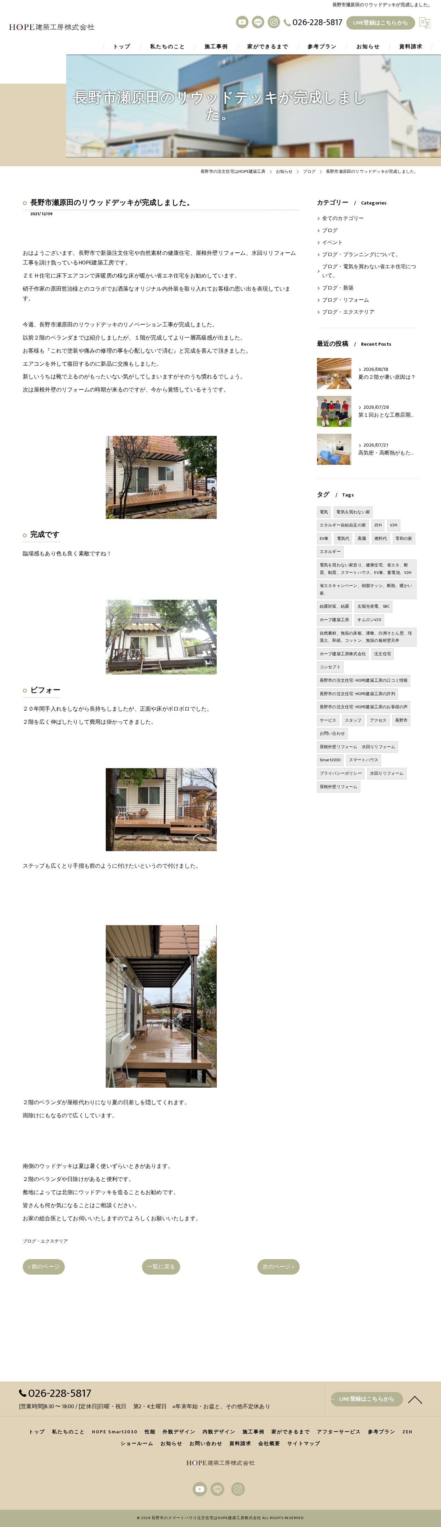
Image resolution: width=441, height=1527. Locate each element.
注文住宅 (382, 653)
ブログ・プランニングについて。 (361, 255)
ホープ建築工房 (334, 619)
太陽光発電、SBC (373, 606)
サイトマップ (303, 1443)
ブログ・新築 (337, 288)
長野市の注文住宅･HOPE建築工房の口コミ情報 (364, 680)
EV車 (324, 538)
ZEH (378, 525)
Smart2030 (330, 759)
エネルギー (330, 551)
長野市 (401, 720)
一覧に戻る (161, 1266)
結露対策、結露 (334, 606)
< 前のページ (44, 1266)
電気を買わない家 (353, 512)
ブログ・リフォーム (345, 300)
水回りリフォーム (387, 773)
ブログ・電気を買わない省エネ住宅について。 (369, 271)
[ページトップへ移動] (415, 1399)
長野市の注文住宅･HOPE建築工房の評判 (357, 693)
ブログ (330, 231)
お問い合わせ (332, 733)
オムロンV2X (369, 619)
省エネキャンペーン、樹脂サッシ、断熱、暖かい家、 (366, 589)
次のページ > (278, 1266)
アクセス (378, 720)
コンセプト (330, 666)
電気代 (343, 538)
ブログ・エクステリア (45, 1241)
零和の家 (404, 538)
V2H (394, 525)
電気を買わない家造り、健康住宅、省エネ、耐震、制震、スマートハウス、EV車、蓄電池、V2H (366, 569)
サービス (328, 720)
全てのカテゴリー (343, 219)
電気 (324, 512)
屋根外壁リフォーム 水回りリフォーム (358, 746)
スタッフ (353, 720)
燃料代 (381, 538)
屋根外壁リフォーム (339, 786)
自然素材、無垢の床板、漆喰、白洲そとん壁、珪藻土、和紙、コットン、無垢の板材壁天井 (366, 637)
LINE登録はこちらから (380, 22)
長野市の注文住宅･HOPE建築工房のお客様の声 (364, 706)
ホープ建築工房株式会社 (343, 653)
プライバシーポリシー (341, 773)
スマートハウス (363, 759)
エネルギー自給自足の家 (343, 525)
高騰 (362, 538)
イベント (332, 243)
